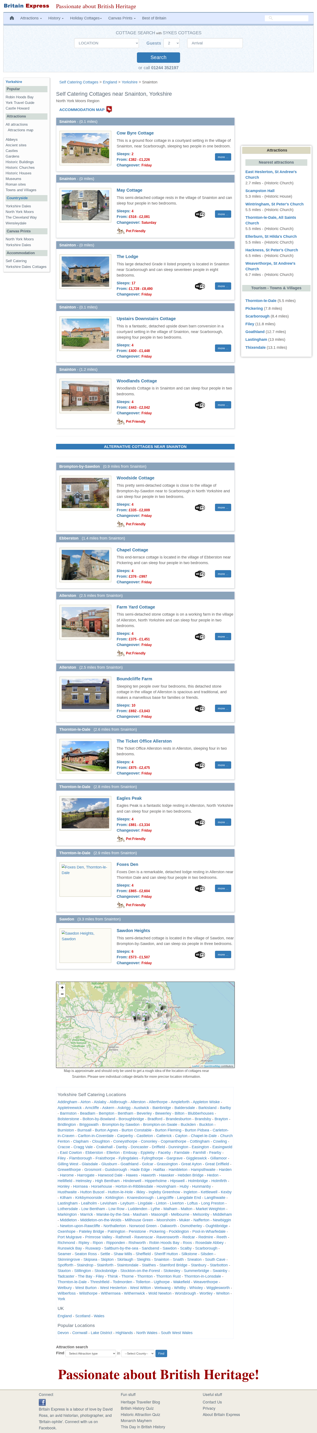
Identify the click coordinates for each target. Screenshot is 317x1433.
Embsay (130, 1152)
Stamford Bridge (173, 1265)
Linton (161, 1203)
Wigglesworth (218, 1288)
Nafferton (201, 1220)
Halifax (159, 1169)
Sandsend (150, 1248)
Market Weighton (210, 1209)
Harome (67, 1175)
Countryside (17, 198)
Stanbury (198, 1265)
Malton (186, 1209)
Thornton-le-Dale (72, 1282)
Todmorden (122, 1282)
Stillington (82, 1271)
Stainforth (105, 1265)
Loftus (192, 1203)
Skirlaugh (125, 1259)
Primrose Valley (98, 1237)
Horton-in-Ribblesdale (134, 1186)
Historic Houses (18, 173)
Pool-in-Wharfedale (209, 1231)
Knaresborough (140, 1197)
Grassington (167, 1164)
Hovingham (166, 1186)
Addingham (67, 1102)
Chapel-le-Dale (204, 1136)
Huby (184, 1186)
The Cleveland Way (21, 217)
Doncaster (139, 1147)
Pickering (157, 1231)
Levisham (108, 1203)
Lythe (155, 1209)
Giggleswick (196, 1158)
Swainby (220, 1271)
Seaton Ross (86, 1254)
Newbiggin (222, 1220)
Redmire (205, 1237)
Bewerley (163, 1113)
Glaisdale (90, 1164)
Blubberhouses (201, 1113)
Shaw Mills (123, 1254)
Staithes (149, 1265)
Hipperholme (156, 1181)
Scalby (186, 1248)
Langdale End (189, 1197)
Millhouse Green (139, 1220)
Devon (63, 1333)
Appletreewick (70, 1108)
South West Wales (177, 1333)
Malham (170, 1209)
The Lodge (127, 256)
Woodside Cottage (135, 478)
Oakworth (168, 1226)
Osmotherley (191, 1226)
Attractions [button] (30, 18)
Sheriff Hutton (166, 1254)
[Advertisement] (26, 342)
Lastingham (68, 1203)
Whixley (196, 1288)
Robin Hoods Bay (164, 1243)
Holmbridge (198, 1181)
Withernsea (111, 1293)
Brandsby (203, 1119)
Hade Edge (140, 1169)
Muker (184, 1220)
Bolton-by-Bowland (99, 1119)
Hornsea (80, 1186)
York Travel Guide (20, 103)
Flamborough (80, 1158)
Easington (200, 1147)
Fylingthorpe (152, 1158)
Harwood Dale (110, 1175)
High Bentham (107, 1181)
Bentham (125, 1113)
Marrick (86, 1214)
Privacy (209, 1408)
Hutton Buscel (92, 1192)
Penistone (137, 1231)
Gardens (12, 156)
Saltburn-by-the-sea (121, 1248)
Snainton (161, 1259)
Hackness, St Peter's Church (271, 250)
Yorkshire (130, 82)
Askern (108, 1108)
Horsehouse (101, 1186)
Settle (105, 1254)
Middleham (222, 1214)
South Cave (215, 1259)
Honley (64, 1186)
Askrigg (124, 1108)
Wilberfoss (67, 1293)
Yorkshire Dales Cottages (26, 267)
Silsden (207, 1254)
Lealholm (89, 1203)
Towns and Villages (21, 190)
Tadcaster (66, 1276)
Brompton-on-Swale (160, 1124)
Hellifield (65, 1181)
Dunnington (178, 1147)
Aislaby (100, 1102)
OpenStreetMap (212, 1066)
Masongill (159, 1214)
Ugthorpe (162, 1282)
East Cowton (71, 1152)
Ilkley (140, 1192)
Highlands (124, 1333)
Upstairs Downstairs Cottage (146, 318)
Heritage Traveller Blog (140, 1402)
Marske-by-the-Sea (112, 1214)
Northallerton (115, 1226)
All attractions (17, 124)
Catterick (164, 1136)
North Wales (146, 1333)
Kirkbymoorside (88, 1197)
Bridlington (67, 1124)
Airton (85, 1102)
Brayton (221, 1119)
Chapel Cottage (132, 550)
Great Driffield (217, 1164)
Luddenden (137, 1209)
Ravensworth (167, 1237)
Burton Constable (137, 1130)
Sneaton (194, 1259)
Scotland (82, 1316)
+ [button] (62, 987)
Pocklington (179, 1231)
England (110, 82)
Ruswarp (93, 1248)
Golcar (147, 1164)
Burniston (66, 1130)
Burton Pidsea (197, 1130)
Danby (121, 1147)
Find (60, 1353)
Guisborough (116, 1169)
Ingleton (190, 1192)
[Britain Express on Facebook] (42, 1402)
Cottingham (200, 1141)
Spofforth (65, 1265)
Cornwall (79, 1333)
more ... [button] (223, 157)
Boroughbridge (131, 1119)
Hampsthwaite (203, 1169)
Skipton (107, 1259)
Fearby (215, 1152)
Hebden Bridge (191, 1175)
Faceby (164, 1152)
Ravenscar (143, 1237)
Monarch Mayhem (136, 1420)
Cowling (220, 1141)
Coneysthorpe (125, 1141)
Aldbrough (118, 1102)
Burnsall (84, 1130)
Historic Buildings (20, 162)
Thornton (145, 1276)
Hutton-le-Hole (120, 1192)
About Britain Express (221, 1414)
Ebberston (94, 1152)
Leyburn (127, 1203)
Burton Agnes (106, 1130)
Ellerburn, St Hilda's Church (271, 236)
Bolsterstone (68, 1119)
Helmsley (84, 1181)
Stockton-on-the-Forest (140, 1271)
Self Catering (16, 261)
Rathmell (123, 1237)
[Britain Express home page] (26, 6)
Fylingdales (128, 1158)
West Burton (86, 1288)
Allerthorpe (158, 1102)
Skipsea (90, 1259)
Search (158, 57)
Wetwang (162, 1288)
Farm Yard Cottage (136, 607)
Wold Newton (159, 1293)
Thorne (127, 1276)
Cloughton (101, 1141)
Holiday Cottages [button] (85, 18)
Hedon (212, 1175)
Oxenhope (66, 1231)
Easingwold (222, 1147)
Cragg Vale (83, 1147)
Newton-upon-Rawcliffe (80, 1226)
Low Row (116, 1209)
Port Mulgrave (70, 1237)
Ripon (98, 1243)
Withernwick (134, 1293)
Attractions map (20, 130)
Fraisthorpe (105, 1158)
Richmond (66, 1243)
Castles (12, 151)
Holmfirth (219, 1181)
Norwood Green (143, 1226)
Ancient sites (16, 145)
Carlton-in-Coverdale (96, 1136)
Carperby (125, 1136)
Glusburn (109, 1164)
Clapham (81, 1141)
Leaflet (195, 1066)
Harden (225, 1169)
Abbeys (12, 140)
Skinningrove (69, 1259)
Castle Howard (17, 108)
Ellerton (113, 1152)
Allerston (138, 1102)
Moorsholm (166, 1220)
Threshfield (99, 1282)
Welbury (65, 1288)
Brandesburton (178, 1119)
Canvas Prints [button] (120, 18)
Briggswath (89, 1124)
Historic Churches (20, 168)
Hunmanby (201, 1186)
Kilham (66, 1197)
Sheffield (143, 1254)
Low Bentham (93, 1209)
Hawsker (166, 1175)
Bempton (106, 1113)
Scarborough (206, 1248)
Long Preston (212, 1203)
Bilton (179, 1113)
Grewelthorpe (69, 1169)
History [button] (54, 18)
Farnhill (199, 1152)
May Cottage (129, 190)
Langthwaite (214, 1197)
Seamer (64, 1254)
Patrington (116, 1231)
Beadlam (87, 1113)
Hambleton (178, 1169)
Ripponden (115, 1243)
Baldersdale (184, 1108)
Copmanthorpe (173, 1141)
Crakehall (104, 1147)
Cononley (149, 1141)
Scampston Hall (260, 191)
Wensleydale (16, 223)
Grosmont (92, 1169)
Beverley (144, 1113)
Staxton (64, 1271)
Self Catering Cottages (78, 82)
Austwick (141, 1108)
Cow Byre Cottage (135, 133)
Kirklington (114, 1197)
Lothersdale (68, 1209)
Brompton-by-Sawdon (121, 1124)
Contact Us (212, 1402)
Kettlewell (209, 1192)
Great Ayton (191, 1164)
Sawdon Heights (133, 930)
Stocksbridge (105, 1271)
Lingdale (145, 1203)
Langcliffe (165, 1197)
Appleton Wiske (206, 1102)
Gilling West (68, 1164)
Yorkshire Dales (18, 206)
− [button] (62, 994)
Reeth (222, 1237)
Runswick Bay (70, 1248)
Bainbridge (161, 1108)
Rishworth (137, 1243)
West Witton (140, 1288)
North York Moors (20, 212)
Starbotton (219, 1265)
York (61, 1299)
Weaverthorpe (205, 1282)
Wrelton (222, 1293)
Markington (67, 1214)
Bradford (155, 1119)
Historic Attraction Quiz (140, 1414)
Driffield (158, 1147)
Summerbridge (196, 1271)
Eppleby (148, 1152)
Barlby (225, 1108)
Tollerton (143, 1282)
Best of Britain (154, 18)
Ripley (83, 1243)
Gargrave (174, 1158)
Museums (13, 179)
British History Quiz (137, 1408)
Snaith (178, 1259)
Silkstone (189, 1254)
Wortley (206, 1293)
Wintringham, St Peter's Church (274, 204)
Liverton (177, 1203)
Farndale (182, 1152)
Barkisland (207, 1108)
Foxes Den (127, 864)
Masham (140, 1214)
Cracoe (64, 1147)
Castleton (145, 1136)
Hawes (132, 1175)
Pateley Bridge (91, 1231)
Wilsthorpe (88, 1293)
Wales (99, 1316)
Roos (187, 1243)
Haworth (148, 1175)
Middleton (68, 1220)
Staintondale (127, 1265)
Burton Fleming (168, 1130)
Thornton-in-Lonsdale (202, 1276)
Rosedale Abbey (209, 1243)
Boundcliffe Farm (134, 678)
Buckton (206, 1124)
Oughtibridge (217, 1226)
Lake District (101, 1333)
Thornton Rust (168, 1276)
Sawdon (170, 1248)
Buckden (188, 1124)
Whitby (180, 1288)
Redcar (188, 1237)
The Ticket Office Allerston (144, 741)
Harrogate (85, 1175)
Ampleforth (180, 1102)
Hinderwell (132, 1181)
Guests (154, 43)
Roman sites (16, 184)
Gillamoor (218, 1158)
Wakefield (181, 1282)
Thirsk (112, 1276)
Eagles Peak (129, 798)
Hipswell (177, 1181)
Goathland (129, 1164)
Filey (62, 1158)
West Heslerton (113, 1288)
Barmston (68, 1113)
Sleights (144, 1259)
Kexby (226, 1192)
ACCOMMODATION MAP (82, 110)
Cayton (181, 1136)
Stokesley (171, 1271)
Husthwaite (67, 1192)
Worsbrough (185, 1293)
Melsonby (201, 1214)
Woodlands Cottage (137, 381)
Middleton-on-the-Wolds (100, 1220)
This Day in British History (143, 1426)
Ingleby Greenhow (164, 1192)
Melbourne (180, 1214)
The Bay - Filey (91, 1276)
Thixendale (255, 347)
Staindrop (85, 1265)
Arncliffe (92, 1108)
